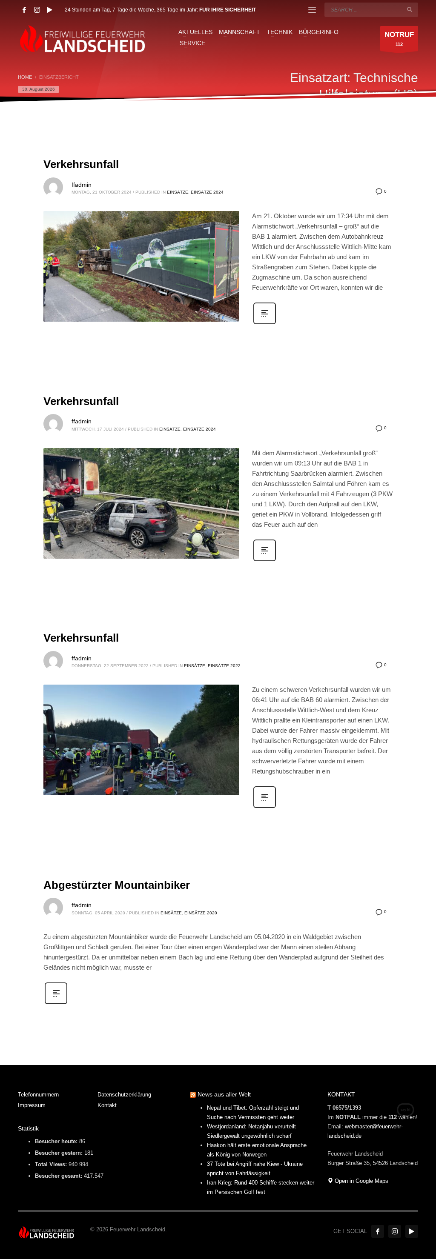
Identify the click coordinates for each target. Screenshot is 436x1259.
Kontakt (107, 1105)
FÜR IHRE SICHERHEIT (227, 10)
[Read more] (264, 323)
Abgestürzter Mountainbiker (116, 885)
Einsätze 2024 (207, 192)
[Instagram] (37, 9)
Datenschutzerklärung (124, 1094)
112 (399, 39)
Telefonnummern (38, 1094)
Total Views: (52, 1164)
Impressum (32, 1105)
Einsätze (177, 192)
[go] (409, 9)
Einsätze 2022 (224, 665)
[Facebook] (24, 9)
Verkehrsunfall (81, 164)
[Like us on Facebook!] (377, 1231)
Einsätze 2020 (200, 913)
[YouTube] (49, 9)
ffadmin (82, 184)
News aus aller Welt (224, 1094)
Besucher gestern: (59, 1153)
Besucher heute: (57, 1141)
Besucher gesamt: (59, 1176)
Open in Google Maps (360, 1181)
